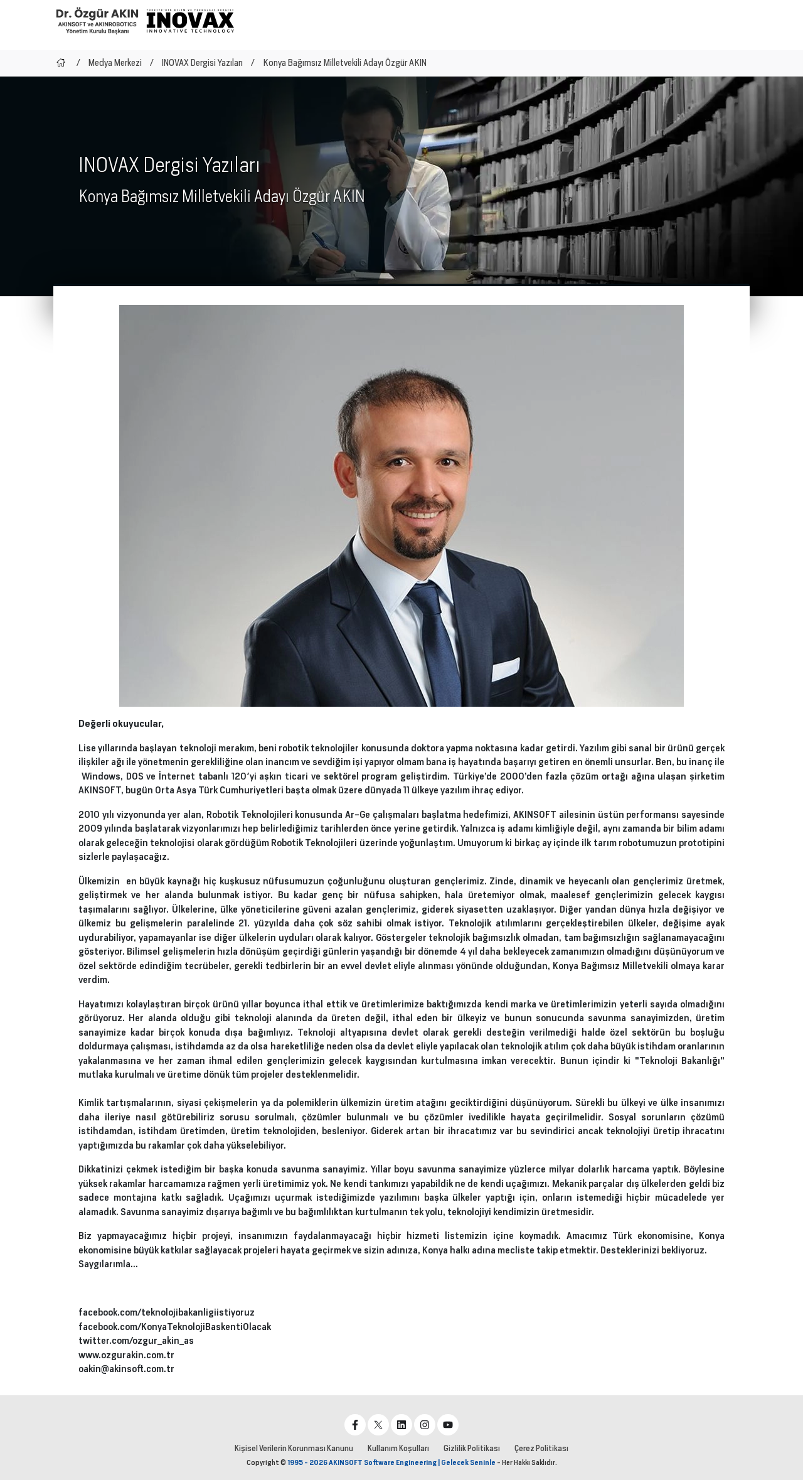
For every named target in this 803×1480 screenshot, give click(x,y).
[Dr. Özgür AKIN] (97, 20)
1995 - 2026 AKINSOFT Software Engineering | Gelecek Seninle (391, 1462)
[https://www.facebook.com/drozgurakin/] (355, 1424)
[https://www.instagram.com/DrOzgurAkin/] (424, 1424)
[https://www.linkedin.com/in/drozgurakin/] (401, 1424)
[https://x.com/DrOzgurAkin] (378, 1424)
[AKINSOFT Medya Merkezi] (190, 21)
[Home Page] (60, 62)
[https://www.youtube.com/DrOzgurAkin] (448, 1424)
